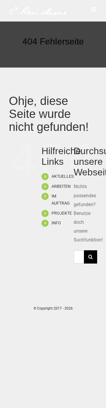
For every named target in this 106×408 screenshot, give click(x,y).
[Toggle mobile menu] (94, 9)
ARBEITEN (61, 186)
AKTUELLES (63, 176)
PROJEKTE (62, 213)
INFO (56, 223)
